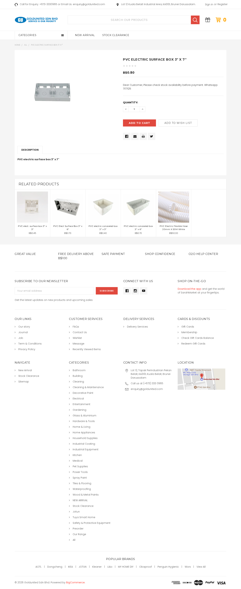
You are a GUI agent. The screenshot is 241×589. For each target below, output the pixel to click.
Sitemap (23, 381)
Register (223, 4)
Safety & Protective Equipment (91, 523)
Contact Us (80, 332)
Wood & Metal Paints (86, 494)
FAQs (76, 326)
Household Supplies (85, 438)
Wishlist (77, 338)
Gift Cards (187, 326)
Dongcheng (54, 567)
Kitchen (77, 455)
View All (201, 567)
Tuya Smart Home (84, 517)
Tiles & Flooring (82, 483)
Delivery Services (137, 326)
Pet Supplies (80, 466)
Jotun (76, 511)
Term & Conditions (30, 343)
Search (195, 20)
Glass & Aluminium (84, 415)
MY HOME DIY (125, 567)
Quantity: (130, 102)
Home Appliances (84, 432)
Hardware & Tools (84, 421)
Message (78, 343)
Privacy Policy (26, 349)
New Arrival (85, 35)
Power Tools (80, 472)
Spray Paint (80, 477)
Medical (78, 461)
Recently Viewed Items (87, 349)
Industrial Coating (84, 444)
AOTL (38, 567)
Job (20, 338)
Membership (189, 332)
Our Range (79, 534)
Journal (23, 332)
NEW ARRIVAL (80, 500)
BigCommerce (75, 582)
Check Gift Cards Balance (197, 338)
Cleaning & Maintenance (88, 387)
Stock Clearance (115, 35)
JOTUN (82, 567)
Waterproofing (82, 489)
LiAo (109, 567)
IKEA (70, 567)
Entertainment (81, 404)
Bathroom (79, 370)
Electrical (78, 398)
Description (30, 150)
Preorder (78, 528)
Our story (24, 326)
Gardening (79, 410)
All (74, 540)
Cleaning (78, 381)
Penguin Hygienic (168, 567)
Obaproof (145, 567)
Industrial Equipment (85, 449)
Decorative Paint (83, 393)
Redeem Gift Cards (193, 343)
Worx (188, 567)
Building (78, 376)
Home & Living (81, 427)
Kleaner (97, 567)
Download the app (189, 289)
